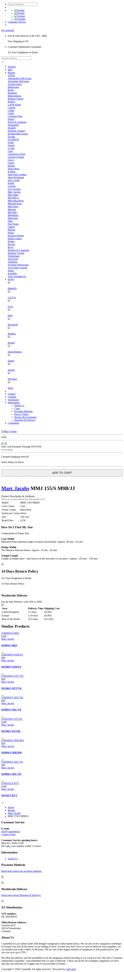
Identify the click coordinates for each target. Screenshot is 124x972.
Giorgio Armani (16, 157)
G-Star (11, 148)
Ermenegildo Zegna (18, 133)
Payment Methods (23, 411)
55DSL (11, 75)
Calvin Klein (14, 104)
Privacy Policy (21, 414)
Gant (10, 151)
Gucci (11, 160)
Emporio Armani (16, 130)
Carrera (11, 107)
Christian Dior (15, 116)
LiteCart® (71, 969)
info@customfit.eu (10, 831)
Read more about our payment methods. (21, 871)
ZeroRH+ (13, 273)
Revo (10, 247)
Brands (11, 72)
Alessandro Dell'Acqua (19, 78)
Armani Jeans (15, 84)
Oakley (11, 227)
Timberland (13, 256)
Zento (11, 270)
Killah (11, 183)
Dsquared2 (13, 125)
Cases (17, 408)
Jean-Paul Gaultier (17, 174)
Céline (11, 110)
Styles (11, 279)
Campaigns (13, 423)
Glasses (12, 393)
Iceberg (11, 171)
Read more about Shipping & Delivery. (21, 895)
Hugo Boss (13, 168)
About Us (19, 405)
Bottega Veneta (15, 98)
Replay (11, 241)
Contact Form (8, 834)
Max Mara (13, 194)
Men (10, 69)
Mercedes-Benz (16, 200)
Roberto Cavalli (16, 253)
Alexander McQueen (18, 81)
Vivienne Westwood (18, 264)
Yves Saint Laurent (17, 267)
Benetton (12, 93)
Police (11, 232)
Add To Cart (62, 472)
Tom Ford (13, 259)
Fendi (11, 142)
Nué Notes (13, 224)
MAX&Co (13, 197)
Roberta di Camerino (18, 250)
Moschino (13, 218)
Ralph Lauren (15, 238)
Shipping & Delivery (25, 420)
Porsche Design (16, 235)
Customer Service (17, 22)
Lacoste (12, 186)
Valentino (12, 261)
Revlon (11, 244)
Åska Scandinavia (17, 276)
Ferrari (11, 145)
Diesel (11, 119)
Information (14, 402)
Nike (10, 221)
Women (12, 66)
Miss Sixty (13, 206)
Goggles (12, 396)
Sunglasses (13, 399)
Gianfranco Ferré (16, 154)
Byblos (11, 101)
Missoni (12, 209)
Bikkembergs (14, 95)
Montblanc (13, 215)
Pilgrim (11, 229)
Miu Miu (12, 212)
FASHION (13, 139)
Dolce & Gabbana (17, 122)
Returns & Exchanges (25, 417)
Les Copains (14, 189)
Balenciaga (13, 87)
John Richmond (16, 177)
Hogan (11, 165)
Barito (11, 90)
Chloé (11, 113)
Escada (11, 136)
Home (11, 807)
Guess (11, 162)
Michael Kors (15, 203)
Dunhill (12, 128)
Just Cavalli (14, 180)
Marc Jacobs (14, 192)
